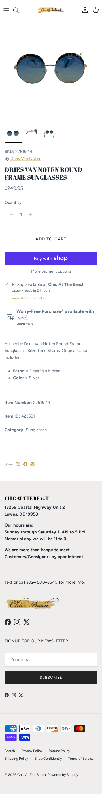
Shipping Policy (16, 759)
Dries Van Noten (25, 158)
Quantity (13, 202)
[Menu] (6, 10)
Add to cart (50, 239)
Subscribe (51, 677)
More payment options (51, 271)
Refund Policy (59, 751)
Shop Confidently (48, 759)
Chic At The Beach (31, 775)
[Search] (18, 10)
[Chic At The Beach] (51, 10)
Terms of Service (81, 759)
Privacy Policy (32, 751)
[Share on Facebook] (25, 464)
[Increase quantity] (32, 214)
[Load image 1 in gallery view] (51, 71)
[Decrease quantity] (10, 214)
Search (10, 751)
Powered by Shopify (63, 775)
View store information (29, 298)
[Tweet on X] (18, 464)
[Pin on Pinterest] (32, 464)
